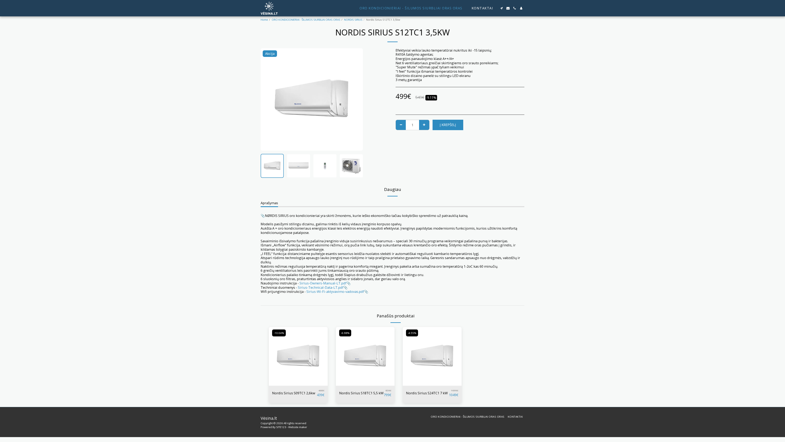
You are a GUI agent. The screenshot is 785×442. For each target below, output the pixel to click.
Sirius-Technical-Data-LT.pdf (320, 287)
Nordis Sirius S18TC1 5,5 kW (361, 393)
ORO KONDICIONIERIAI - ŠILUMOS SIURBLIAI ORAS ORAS (306, 19)
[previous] (267, 99)
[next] (356, 99)
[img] (298, 356)
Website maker (297, 427)
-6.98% (345, 333)
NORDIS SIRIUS (353, 19)
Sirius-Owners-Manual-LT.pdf (323, 283)
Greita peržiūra (298, 383)
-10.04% (279, 333)
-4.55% (412, 333)
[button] (501, 8)
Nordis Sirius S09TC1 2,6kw (293, 393)
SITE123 (281, 427)
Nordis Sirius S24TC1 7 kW (427, 393)
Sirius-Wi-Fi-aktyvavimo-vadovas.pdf (335, 291)
